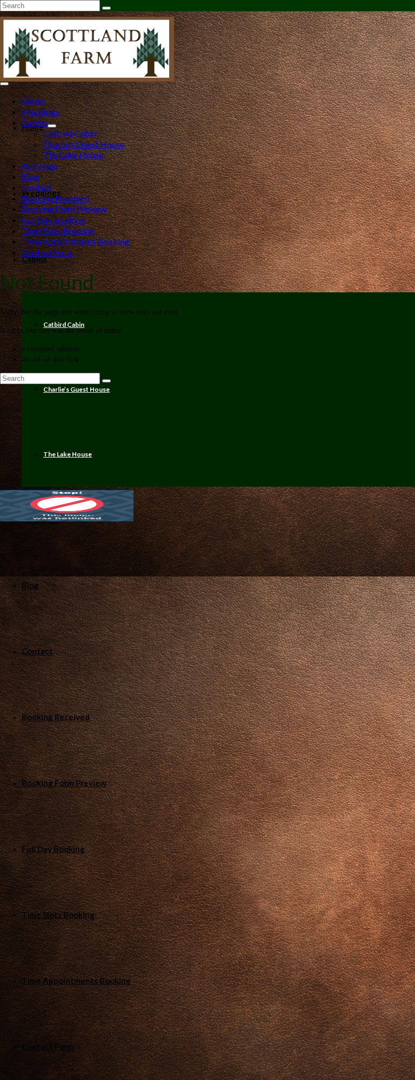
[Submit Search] (106, 8)
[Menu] (4, 83)
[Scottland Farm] (207, 49)
